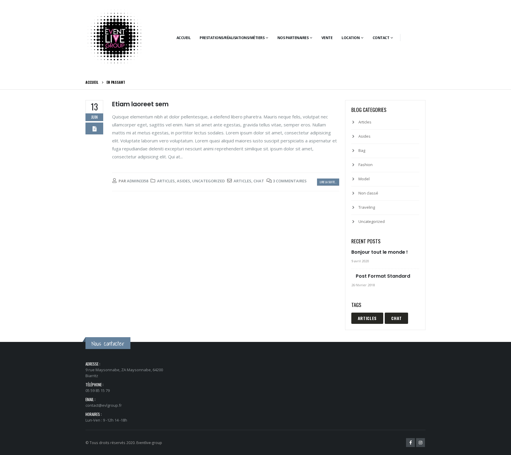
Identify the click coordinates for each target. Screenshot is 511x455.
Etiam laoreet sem (140, 104)
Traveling (366, 207)
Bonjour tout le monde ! (379, 252)
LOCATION (351, 37)
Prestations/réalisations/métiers (232, 37)
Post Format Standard (383, 276)
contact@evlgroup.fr (103, 405)
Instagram (420, 442)
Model (364, 178)
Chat (258, 181)
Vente (327, 37)
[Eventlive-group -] (115, 37)
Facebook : (410, 442)
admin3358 (137, 181)
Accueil (184, 37)
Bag (361, 150)
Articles (166, 181)
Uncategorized (208, 181)
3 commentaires (290, 181)
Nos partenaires (293, 37)
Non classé (368, 193)
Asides (183, 181)
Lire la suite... (328, 182)
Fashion (365, 164)
